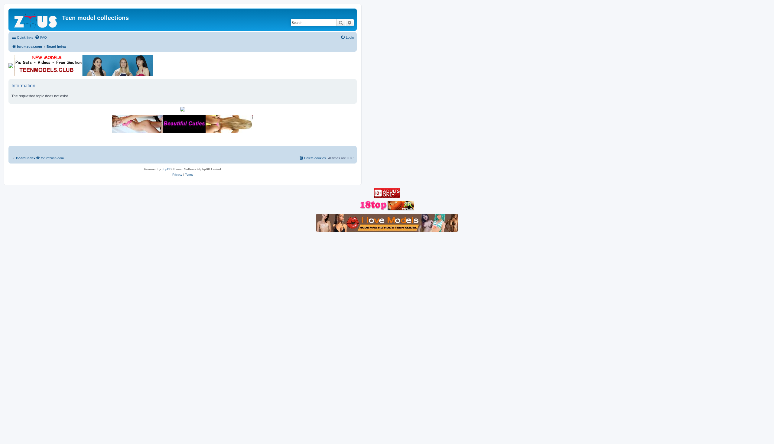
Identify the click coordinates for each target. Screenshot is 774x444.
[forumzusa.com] (36, 19)
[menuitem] (41, 37)
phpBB (166, 169)
